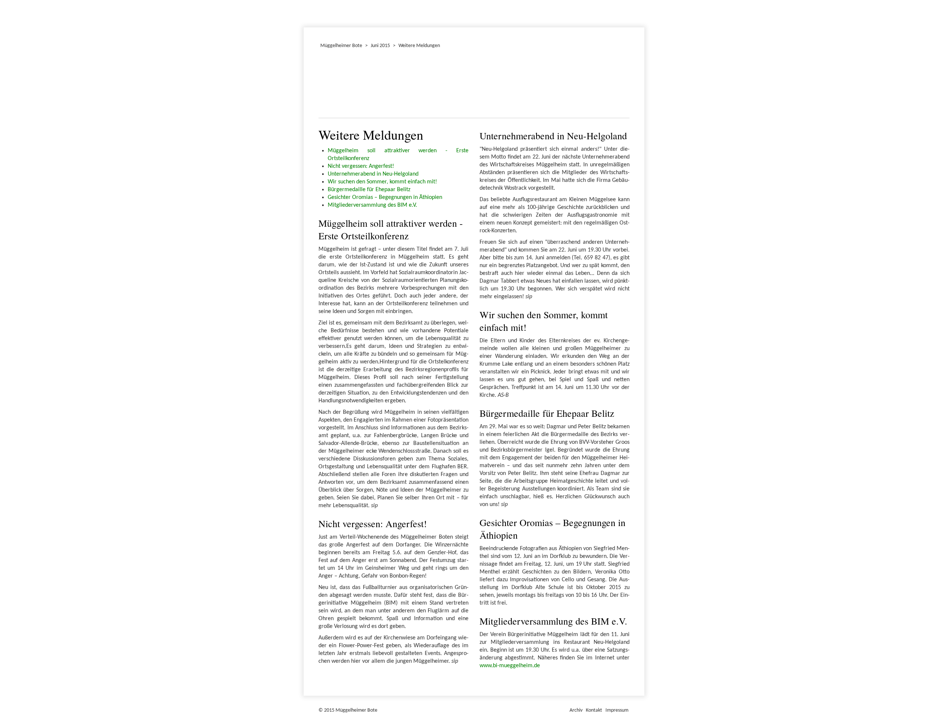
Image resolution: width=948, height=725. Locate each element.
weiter (619, 85)
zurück (328, 85)
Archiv (576, 710)
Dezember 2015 (307, 12)
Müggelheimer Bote (641, 0)
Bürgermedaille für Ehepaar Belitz (369, 190)
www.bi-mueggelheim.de (510, 666)
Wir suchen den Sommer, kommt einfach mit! (382, 182)
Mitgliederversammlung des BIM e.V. (372, 205)
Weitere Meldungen (419, 46)
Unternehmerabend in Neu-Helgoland (373, 174)
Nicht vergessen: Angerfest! (361, 166)
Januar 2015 (305, 12)
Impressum (616, 710)
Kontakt (594, 710)
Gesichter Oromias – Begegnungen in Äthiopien (385, 197)
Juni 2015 (380, 46)
